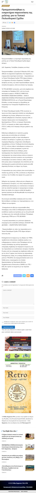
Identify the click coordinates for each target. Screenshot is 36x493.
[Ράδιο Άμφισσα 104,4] (6, 2)
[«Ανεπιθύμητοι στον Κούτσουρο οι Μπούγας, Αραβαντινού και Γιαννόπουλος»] (30, 467)
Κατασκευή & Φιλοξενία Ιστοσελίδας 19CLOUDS (18, 487)
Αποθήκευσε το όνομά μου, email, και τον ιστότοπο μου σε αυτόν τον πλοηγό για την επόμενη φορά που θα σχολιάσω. (18, 322)
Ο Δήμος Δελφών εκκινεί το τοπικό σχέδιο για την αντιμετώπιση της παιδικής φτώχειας (12, 436)
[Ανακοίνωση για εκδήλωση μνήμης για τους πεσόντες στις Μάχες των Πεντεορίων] (30, 457)
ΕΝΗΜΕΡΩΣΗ (6, 5)
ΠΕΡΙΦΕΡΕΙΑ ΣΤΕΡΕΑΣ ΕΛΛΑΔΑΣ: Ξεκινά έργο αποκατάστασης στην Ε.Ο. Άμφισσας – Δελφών (12, 447)
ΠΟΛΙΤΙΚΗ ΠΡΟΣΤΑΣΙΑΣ (14, 491)
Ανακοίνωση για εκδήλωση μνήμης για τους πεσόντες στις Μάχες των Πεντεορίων (12, 457)
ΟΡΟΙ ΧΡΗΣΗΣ (24, 491)
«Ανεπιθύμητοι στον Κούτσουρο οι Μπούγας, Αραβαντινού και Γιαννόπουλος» (12, 468)
